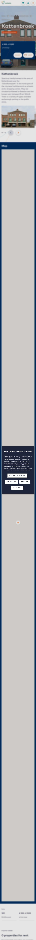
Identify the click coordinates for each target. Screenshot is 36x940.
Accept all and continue (17, 475)
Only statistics (11, 481)
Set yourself (17, 487)
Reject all (24, 481)
